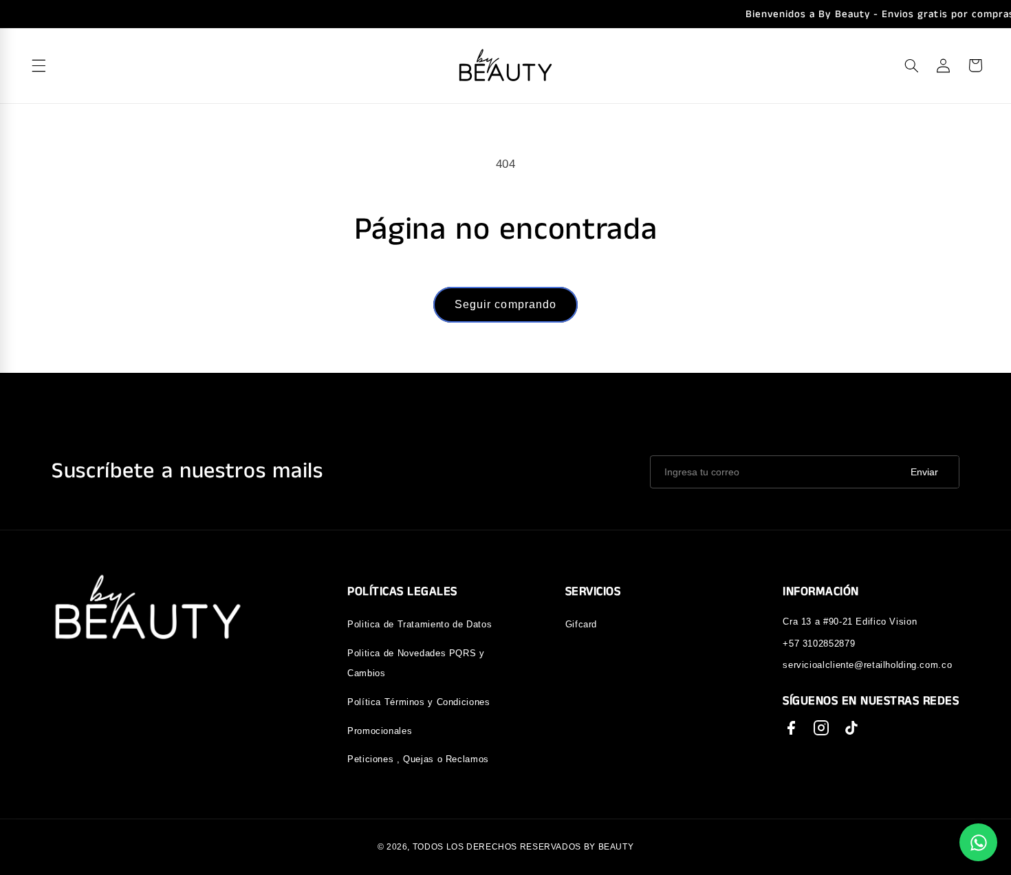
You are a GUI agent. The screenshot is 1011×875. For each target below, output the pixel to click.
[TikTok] (851, 728)
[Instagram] (821, 728)
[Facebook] (791, 728)
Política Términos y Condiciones (418, 702)
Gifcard (581, 624)
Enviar (924, 471)
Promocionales (379, 731)
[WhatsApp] (978, 842)
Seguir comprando (505, 304)
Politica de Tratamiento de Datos (419, 624)
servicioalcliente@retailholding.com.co (867, 665)
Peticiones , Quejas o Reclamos (418, 759)
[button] (911, 65)
